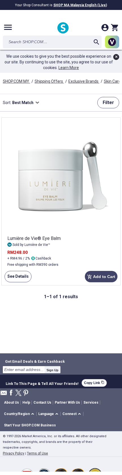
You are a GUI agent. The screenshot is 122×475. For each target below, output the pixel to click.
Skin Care (113, 81)
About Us (11, 403)
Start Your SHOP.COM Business (30, 425)
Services (90, 403)
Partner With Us (67, 403)
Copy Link (94, 383)
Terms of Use (37, 453)
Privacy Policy (13, 453)
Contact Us (42, 403)
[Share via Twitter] (18, 393)
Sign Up (52, 370)
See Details (17, 278)
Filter (108, 102)
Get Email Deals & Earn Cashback (35, 361)
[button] (20, 414)
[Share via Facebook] (11, 393)
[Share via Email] (4, 394)
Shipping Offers (49, 81)
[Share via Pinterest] (26, 393)
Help (26, 403)
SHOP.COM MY (16, 81)
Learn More (68, 67)
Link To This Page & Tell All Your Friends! (42, 383)
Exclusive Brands (83, 81)
